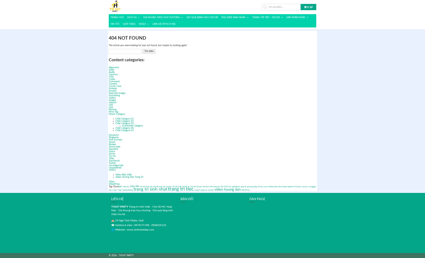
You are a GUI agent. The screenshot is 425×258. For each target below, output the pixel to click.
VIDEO (142, 24)
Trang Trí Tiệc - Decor (266, 17)
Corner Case (115, 86)
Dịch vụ (132, 17)
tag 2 (115, 190)
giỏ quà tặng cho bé (255, 187)
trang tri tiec (181, 189)
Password (114, 135)
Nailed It (290, 187)
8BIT (121, 187)
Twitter (112, 163)
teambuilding (127, 190)
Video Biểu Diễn (123, 175)
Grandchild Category (132, 126)
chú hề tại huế (196, 187)
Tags (120, 190)
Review (112, 144)
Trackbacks (114, 161)
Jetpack (113, 102)
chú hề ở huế (207, 187)
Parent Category (117, 114)
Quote (112, 142)
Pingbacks (114, 137)
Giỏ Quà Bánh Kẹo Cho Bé (202, 17)
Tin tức (115, 24)
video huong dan (227, 189)
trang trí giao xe (200, 190)
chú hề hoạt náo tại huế (162, 187)
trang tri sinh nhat (150, 189)
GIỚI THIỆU (129, 24)
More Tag (113, 112)
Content (113, 84)
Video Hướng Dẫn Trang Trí (129, 177)
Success (305, 187)
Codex (112, 79)
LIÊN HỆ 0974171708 (164, 24)
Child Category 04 (124, 128)
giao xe (244, 187)
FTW (226, 187)
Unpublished (115, 168)
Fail (221, 187)
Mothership (272, 187)
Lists (111, 107)
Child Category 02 (124, 121)
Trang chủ (117, 17)
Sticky (112, 154)
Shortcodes (114, 147)
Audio (112, 72)
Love (265, 187)
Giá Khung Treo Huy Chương (161, 17)
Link (111, 105)
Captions (113, 74)
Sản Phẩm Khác (295, 17)
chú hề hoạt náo (146, 187)
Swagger (312, 187)
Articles (126, 187)
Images (112, 100)
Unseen (211, 190)
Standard (113, 149)
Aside (111, 70)
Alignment (114, 67)
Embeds (113, 88)
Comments (114, 81)
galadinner (236, 187)
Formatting (114, 95)
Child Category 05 (124, 130)
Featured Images (117, 93)
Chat (111, 77)
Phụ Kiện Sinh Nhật (233, 17)
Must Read (282, 187)
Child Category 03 (124, 123)
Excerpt (113, 91)
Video (112, 182)
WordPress (245, 190)
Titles (111, 158)
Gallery (112, 98)
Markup (113, 109)
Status (112, 151)
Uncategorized (116, 165)
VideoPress (114, 184)
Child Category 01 (124, 119)
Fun (229, 187)
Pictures (298, 187)
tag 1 (111, 190)
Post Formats (115, 140)
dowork (216, 187)
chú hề (134, 186)
